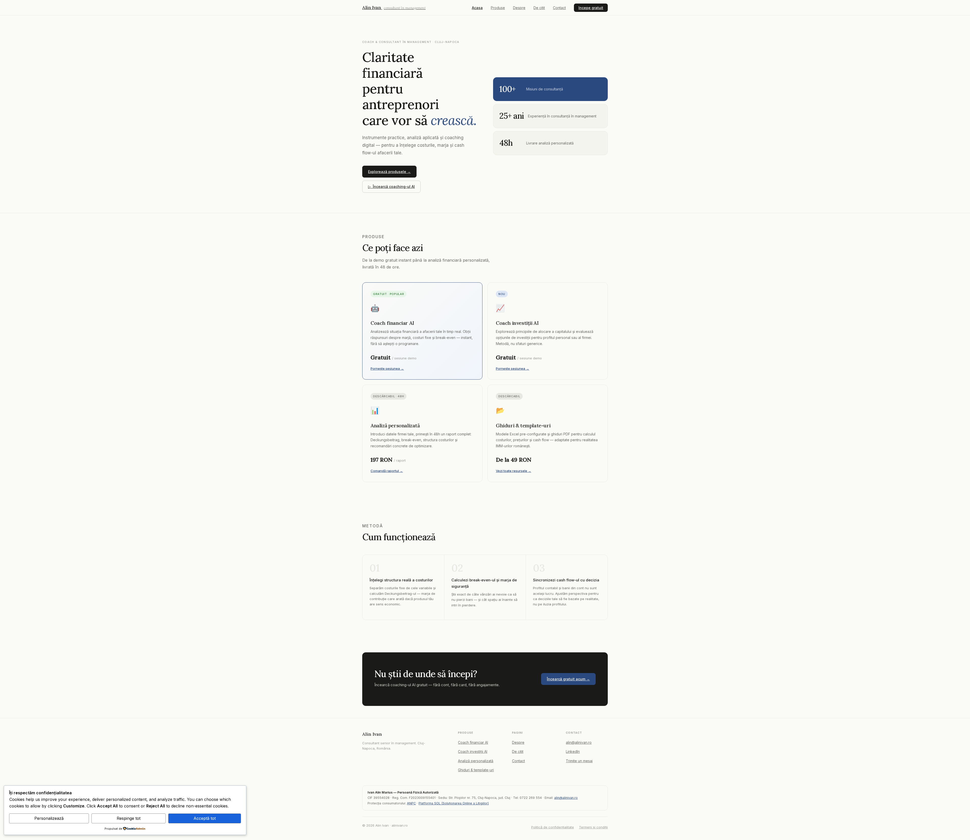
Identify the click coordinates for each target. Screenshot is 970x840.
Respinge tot (128, 818)
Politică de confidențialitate (552, 827)
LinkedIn (573, 751)
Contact (559, 8)
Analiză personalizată (475, 761)
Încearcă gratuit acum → (568, 679)
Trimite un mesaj (579, 761)
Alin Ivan (394, 7)
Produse (498, 8)
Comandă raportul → (387, 471)
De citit (539, 8)
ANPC (411, 803)
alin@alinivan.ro (579, 742)
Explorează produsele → (389, 171)
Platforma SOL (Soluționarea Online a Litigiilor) (454, 803)
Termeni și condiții (593, 827)
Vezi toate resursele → (513, 471)
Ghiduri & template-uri (476, 770)
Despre (519, 8)
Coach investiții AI (472, 751)
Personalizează (49, 818)
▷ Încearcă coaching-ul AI (391, 186)
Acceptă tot (204, 818)
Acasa (477, 8)
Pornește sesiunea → (387, 368)
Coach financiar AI (473, 742)
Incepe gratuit (590, 8)
